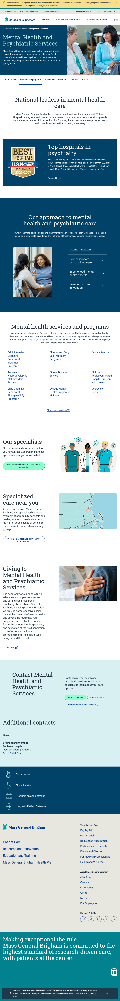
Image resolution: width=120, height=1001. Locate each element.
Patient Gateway (82, 11)
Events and (91, 851)
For (88, 903)
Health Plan (9, 11)
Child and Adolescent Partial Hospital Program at (102, 377)
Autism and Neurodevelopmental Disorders (17, 377)
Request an (94, 840)
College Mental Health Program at (60, 392)
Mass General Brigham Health (28, 862)
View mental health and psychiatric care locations (23, 540)
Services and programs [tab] (30, 79)
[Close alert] (116, 3)
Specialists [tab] (50, 79)
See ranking (53, 178)
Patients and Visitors (97, 19)
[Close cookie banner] (107, 993)
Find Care (44, 19)
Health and (91, 861)
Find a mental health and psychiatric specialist (24, 465)
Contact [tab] (84, 79)
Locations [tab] (63, 79)
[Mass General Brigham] (20, 19)
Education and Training (50, 11)
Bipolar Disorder (59, 374)
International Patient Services (82, 704)
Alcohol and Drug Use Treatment (59, 356)
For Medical (95, 856)
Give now (10, 647)
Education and (19, 856)
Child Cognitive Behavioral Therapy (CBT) (16, 393)
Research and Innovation (29, 11)
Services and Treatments (68, 19)
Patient (12, 842)
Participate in (93, 846)
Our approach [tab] (10, 79)
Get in (87, 835)
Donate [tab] (74, 79)
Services (8, 29)
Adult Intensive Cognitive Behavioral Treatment (16, 359)
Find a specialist (75, 697)
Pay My (86, 830)
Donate (97, 11)
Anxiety (100, 352)
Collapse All (86, 250)
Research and (21, 849)
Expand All (73, 250)
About (85, 876)
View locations (97, 697)
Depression (98, 390)
